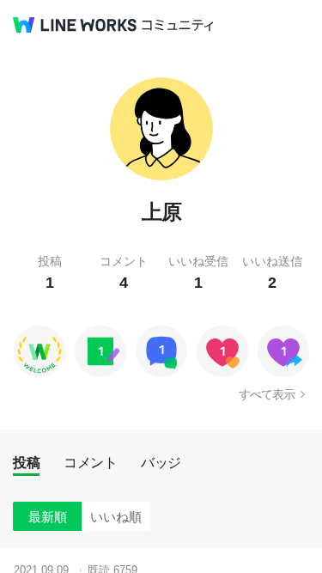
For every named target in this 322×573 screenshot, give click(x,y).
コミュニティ (178, 25)
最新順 (47, 516)
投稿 (26, 462)
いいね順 (116, 516)
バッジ (161, 462)
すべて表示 (267, 394)
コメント (90, 462)
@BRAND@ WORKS (75, 25)
